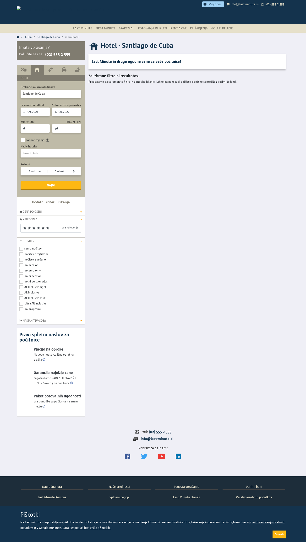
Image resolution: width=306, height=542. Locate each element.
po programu (33, 308)
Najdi (51, 185)
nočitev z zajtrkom (36, 253)
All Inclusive (31, 292)
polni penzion (33, 275)
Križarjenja (199, 28)
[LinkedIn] (178, 456)
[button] (51, 212)
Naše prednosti (119, 486)
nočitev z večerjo (35, 259)
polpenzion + (32, 270)
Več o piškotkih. (100, 528)
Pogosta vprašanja (186, 486)
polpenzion (31, 264)
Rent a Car (178, 28)
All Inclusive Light (35, 286)
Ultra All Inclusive (35, 303)
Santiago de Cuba (49, 36)
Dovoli (279, 534)
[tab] (24, 70)
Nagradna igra (52, 486)
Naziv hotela (29, 146)
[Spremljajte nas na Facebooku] (127, 456)
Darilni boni (254, 486)
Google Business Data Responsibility (63, 528)
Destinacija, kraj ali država (38, 86)
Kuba (28, 36)
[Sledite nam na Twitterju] (144, 456)
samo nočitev (33, 248)
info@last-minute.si (244, 4)
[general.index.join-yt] (161, 456)
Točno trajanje (35, 139)
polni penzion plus (36, 281)
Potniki (25, 164)
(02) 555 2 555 (274, 4)
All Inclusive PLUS (35, 297)
